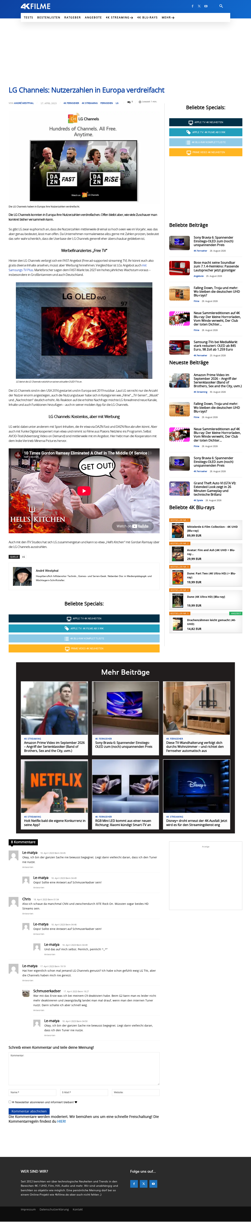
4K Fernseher (71, 103)
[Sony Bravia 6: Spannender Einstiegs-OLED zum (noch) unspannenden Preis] (179, 243)
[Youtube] (206, 6)
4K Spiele (198, 500)
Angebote (199, 276)
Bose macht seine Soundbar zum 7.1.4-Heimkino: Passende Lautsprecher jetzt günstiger (216, 266)
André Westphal (24, 103)
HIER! (61, 1121)
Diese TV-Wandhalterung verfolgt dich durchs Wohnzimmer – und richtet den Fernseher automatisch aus (195, 747)
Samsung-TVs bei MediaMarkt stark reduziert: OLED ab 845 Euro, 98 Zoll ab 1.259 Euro (215, 346)
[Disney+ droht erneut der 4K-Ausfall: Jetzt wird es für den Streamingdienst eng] (196, 786)
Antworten (27, 867)
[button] (221, 6)
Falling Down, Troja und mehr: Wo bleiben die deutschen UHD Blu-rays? (217, 291)
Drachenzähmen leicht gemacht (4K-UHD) (211, 622)
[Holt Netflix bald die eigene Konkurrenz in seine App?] (54, 786)
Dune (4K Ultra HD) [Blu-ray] (206, 597)
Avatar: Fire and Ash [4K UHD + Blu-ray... (211, 552)
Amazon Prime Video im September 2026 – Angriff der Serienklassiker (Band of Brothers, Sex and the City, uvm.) (54, 747)
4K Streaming (90, 103)
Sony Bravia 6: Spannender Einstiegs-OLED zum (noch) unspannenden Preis (213, 241)
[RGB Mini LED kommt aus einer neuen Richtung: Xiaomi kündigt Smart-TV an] (125, 786)
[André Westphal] (22, 576)
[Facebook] (192, 6)
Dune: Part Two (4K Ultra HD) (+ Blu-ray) (211, 575)
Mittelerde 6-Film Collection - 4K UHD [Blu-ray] (212, 528)
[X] (199, 6)
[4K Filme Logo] (41, 6)
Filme (196, 301)
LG (117, 103)
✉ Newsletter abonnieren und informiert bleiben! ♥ (44, 1102)
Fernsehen (106, 103)
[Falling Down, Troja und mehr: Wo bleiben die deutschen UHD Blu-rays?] (179, 293)
